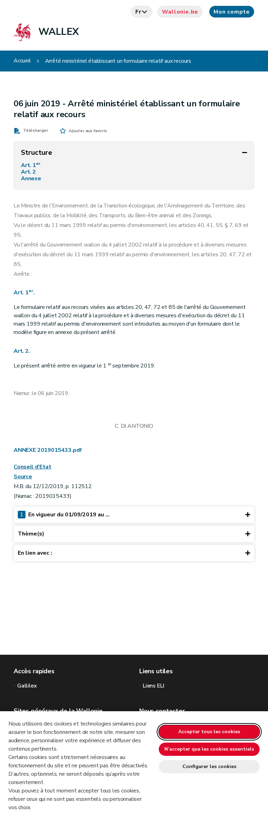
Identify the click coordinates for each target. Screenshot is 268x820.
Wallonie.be (180, 12)
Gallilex (27, 685)
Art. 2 (29, 172)
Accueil (22, 61)
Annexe (32, 178)
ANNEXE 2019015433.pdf (48, 450)
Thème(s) (31, 534)
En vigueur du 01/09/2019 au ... (65, 514)
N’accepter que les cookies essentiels (209, 749)
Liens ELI (153, 685)
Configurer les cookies (209, 766)
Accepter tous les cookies (209, 731)
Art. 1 (30, 165)
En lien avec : (35, 553)
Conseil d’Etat (32, 467)
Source (23, 476)
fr (138, 12)
